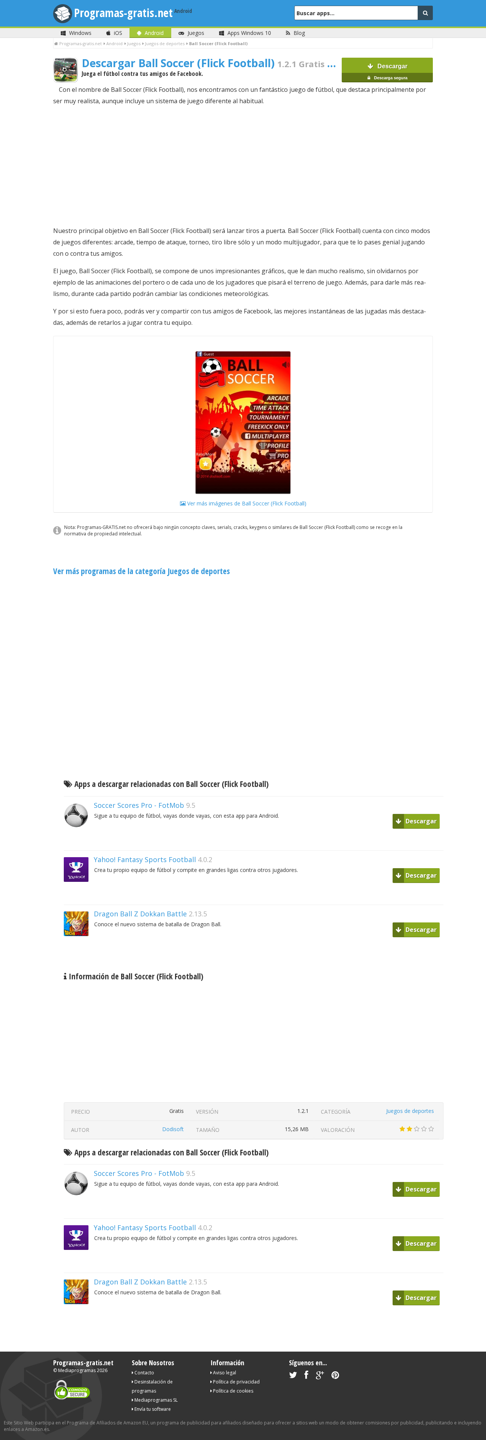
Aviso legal (224, 1372)
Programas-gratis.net (123, 12)
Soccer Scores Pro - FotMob (139, 805)
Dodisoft (173, 1129)
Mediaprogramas (77, 1370)
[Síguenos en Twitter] (293, 1376)
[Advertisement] (243, 166)
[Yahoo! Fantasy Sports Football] (79, 895)
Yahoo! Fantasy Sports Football (145, 859)
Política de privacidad (236, 1382)
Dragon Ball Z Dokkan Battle (140, 913)
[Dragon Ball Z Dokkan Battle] (79, 949)
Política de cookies (232, 1391)
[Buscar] (425, 13)
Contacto (143, 1372)
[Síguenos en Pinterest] (335, 1376)
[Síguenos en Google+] (320, 1376)
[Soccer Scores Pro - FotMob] (79, 840)
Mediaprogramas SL (155, 1400)
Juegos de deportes (410, 1110)
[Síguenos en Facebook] (306, 1376)
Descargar (390, 71)
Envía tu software (152, 1409)
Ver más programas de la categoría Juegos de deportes (141, 571)
